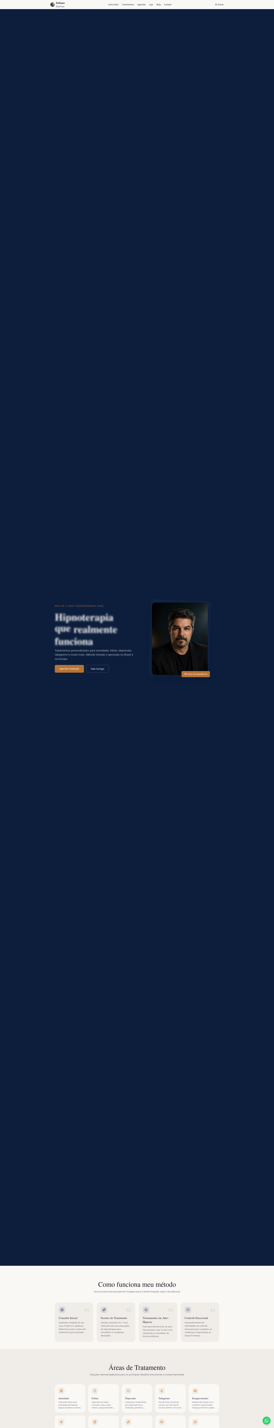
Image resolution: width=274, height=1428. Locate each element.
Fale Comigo (97, 668)
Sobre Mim (113, 4)
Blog (158, 4)
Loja (151, 4)
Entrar (221, 4)
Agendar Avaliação (69, 668)
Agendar (141, 4)
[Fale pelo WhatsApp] (267, 1421)
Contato (168, 4)
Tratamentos (128, 4)
